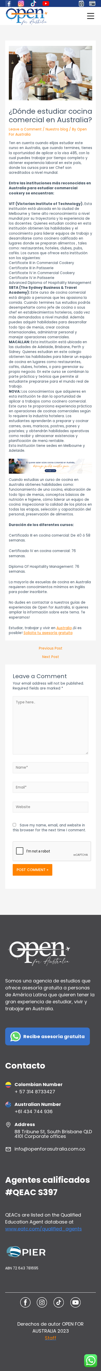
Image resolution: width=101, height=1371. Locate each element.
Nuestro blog (57, 129)
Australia (64, 628)
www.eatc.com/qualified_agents (43, 1229)
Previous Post (50, 648)
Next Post (50, 657)
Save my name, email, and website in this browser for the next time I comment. (49, 828)
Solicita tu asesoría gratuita (48, 632)
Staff (50, 1338)
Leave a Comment (25, 129)
